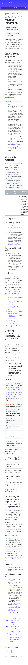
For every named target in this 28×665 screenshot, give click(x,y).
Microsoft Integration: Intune (15, 297)
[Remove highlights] (15, 17)
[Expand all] (12, 17)
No (14, 651)
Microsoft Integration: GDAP (15, 244)
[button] (25, 8)
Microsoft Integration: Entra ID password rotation (15, 312)
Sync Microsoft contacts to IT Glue (11, 491)
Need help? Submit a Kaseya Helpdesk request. (15, 620)
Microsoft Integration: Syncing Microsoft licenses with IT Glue (14, 307)
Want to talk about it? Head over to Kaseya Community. (15, 626)
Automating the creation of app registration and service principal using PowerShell (15, 147)
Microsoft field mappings (11, 169)
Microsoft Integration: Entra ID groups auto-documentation (15, 316)
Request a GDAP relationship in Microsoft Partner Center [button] (13, 444)
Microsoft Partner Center (14, 589)
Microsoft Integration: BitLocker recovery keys (13, 322)
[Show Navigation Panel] (2, 2)
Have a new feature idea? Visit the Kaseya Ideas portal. (16, 633)
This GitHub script (9, 510)
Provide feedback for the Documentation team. (15, 639)
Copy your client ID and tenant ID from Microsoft (13, 458)
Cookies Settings (13, 658)
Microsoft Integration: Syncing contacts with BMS (15, 301)
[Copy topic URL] (6, 17)
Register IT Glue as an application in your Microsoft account (13, 451)
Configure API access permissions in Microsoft (13, 471)
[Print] (9, 17)
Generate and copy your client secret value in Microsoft (14, 465)
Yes (8, 651)
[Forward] (21, 17)
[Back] (18, 17)
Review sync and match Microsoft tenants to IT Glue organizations (14, 484)
